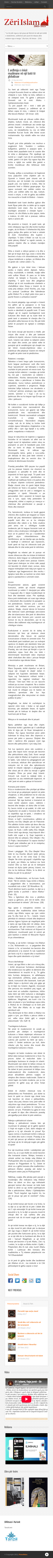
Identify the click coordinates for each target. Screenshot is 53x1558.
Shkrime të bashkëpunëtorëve (26, 83)
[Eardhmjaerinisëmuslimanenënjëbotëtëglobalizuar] (22, 73)
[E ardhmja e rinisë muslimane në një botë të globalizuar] (26, 60)
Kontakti (44, 2)
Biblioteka (28, 2)
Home (6, 2)
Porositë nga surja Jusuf (28, 1311)
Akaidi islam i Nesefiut (27, 1344)
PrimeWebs (23, 1554)
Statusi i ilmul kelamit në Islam (30, 1355)
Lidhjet (36, 2)
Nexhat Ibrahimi (16, 2)
